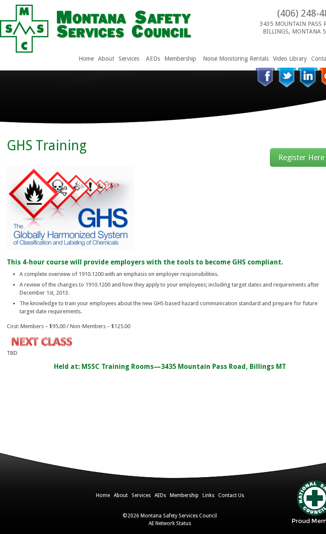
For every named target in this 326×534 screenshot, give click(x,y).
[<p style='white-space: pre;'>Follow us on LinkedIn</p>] (308, 77)
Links (208, 495)
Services (128, 58)
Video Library (290, 58)
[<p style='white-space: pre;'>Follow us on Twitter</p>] (286, 77)
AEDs (153, 58)
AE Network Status (170, 523)
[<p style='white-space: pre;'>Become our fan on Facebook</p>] (265, 77)
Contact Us (231, 495)
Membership (180, 58)
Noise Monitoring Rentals (236, 58)
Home (86, 58)
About (106, 58)
